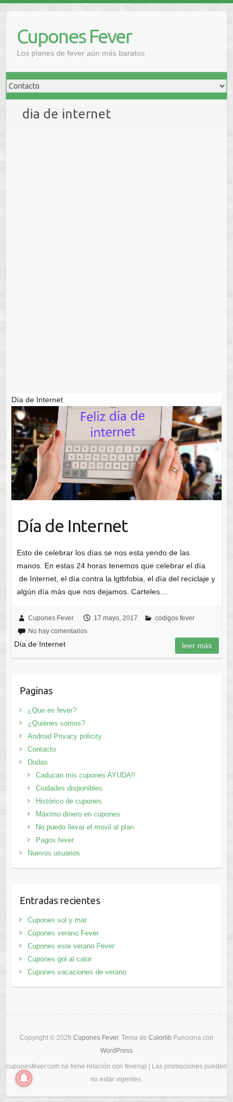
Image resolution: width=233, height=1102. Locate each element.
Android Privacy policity (65, 736)
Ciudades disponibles (69, 788)
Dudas (38, 762)
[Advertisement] (116, 250)
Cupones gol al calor (60, 959)
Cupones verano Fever (63, 933)
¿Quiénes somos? (56, 723)
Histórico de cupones (69, 801)
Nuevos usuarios (54, 853)
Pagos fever (55, 840)
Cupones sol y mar (57, 920)
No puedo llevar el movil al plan (85, 827)
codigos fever (175, 618)
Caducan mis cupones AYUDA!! (85, 775)
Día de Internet (72, 525)
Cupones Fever (74, 36)
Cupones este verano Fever (71, 946)
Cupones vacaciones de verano (77, 972)
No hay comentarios (57, 631)
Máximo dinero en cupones (78, 814)
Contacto (42, 749)
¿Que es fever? (52, 710)
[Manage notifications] (24, 1078)
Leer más (197, 645)
